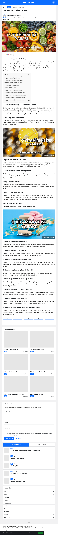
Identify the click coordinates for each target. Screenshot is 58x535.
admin (9, 15)
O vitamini (6, 108)
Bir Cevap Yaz (9, 404)
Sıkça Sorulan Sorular (10, 87)
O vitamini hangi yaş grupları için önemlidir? (17, 94)
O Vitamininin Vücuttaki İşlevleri (13, 82)
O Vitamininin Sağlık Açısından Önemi (14, 77)
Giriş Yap (18, 438)
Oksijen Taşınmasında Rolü (13, 85)
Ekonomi (6, 497)
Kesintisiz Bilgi (28, 2)
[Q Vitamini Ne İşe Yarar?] (42, 341)
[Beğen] (4, 58)
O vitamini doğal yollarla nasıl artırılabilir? (16, 97)
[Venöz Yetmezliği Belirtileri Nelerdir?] (16, 386)
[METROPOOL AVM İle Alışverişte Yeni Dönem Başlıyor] (29, 450)
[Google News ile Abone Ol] (8, 54)
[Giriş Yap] (53, 2)
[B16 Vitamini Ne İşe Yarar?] (42, 364)
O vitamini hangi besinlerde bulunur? (15, 89)
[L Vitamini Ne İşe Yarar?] (16, 364)
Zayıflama (7, 517)
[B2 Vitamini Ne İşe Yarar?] (42, 386)
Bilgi (5, 491)
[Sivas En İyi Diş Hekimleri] (29, 458)
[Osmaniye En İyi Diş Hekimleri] (29, 473)
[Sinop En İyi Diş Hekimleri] (29, 481)
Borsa (5, 494)
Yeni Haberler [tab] (42, 444)
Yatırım (6, 514)
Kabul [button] (40, 533)
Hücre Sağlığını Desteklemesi (13, 78)
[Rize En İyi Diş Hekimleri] (29, 465)
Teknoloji (6, 511)
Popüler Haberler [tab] (15, 444)
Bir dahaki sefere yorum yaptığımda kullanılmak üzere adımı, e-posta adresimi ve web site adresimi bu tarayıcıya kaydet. (29, 434)
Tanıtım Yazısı (11, 527)
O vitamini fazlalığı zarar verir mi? (14, 99)
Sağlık (5, 506)
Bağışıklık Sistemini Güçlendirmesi (15, 80)
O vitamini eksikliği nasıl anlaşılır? (14, 90)
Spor (5, 509)
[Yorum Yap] (8, 58)
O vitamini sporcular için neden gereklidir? (16, 95)
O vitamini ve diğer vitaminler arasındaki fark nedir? (18, 100)
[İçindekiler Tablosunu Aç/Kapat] (28, 75)
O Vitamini (6, 206)
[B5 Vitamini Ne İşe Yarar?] (16, 341)
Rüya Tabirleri (7, 503)
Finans (6, 500)
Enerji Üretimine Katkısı (12, 83)
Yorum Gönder (9, 438)
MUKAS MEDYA (28, 527)
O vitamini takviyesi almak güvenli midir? (16, 92)
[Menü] (4, 2)
